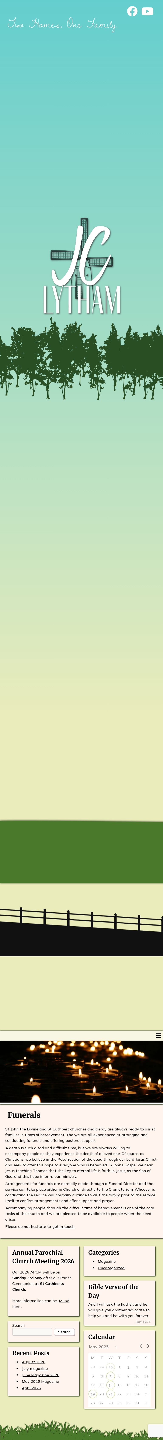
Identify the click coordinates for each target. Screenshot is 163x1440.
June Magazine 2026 (40, 1374)
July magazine (35, 1368)
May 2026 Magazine (40, 1381)
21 (110, 1394)
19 (93, 1394)
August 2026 (33, 1361)
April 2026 (31, 1387)
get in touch (63, 1226)
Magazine (107, 1261)
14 (110, 1385)
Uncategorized (111, 1267)
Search (18, 1325)
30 (110, 1367)
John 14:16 (143, 1322)
